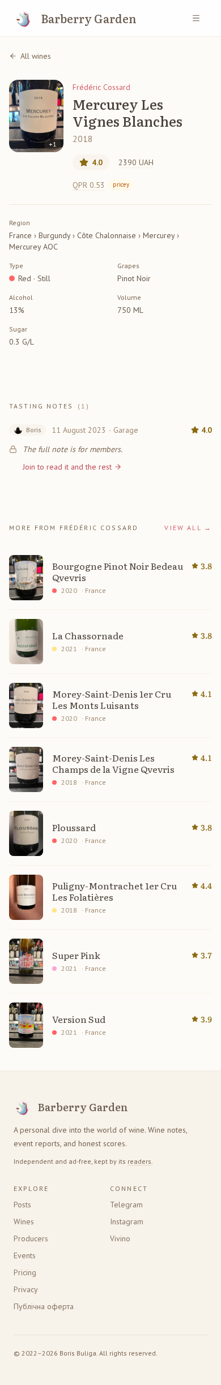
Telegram (126, 1204)
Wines (24, 1221)
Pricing (25, 1272)
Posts (22, 1204)
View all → (188, 527)
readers (139, 1161)
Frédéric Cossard (101, 87)
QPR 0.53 (101, 185)
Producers (31, 1238)
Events (25, 1255)
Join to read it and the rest (67, 467)
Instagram (126, 1221)
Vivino (120, 1238)
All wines (35, 56)
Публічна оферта (44, 1306)
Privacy (26, 1289)
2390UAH (136, 162)
